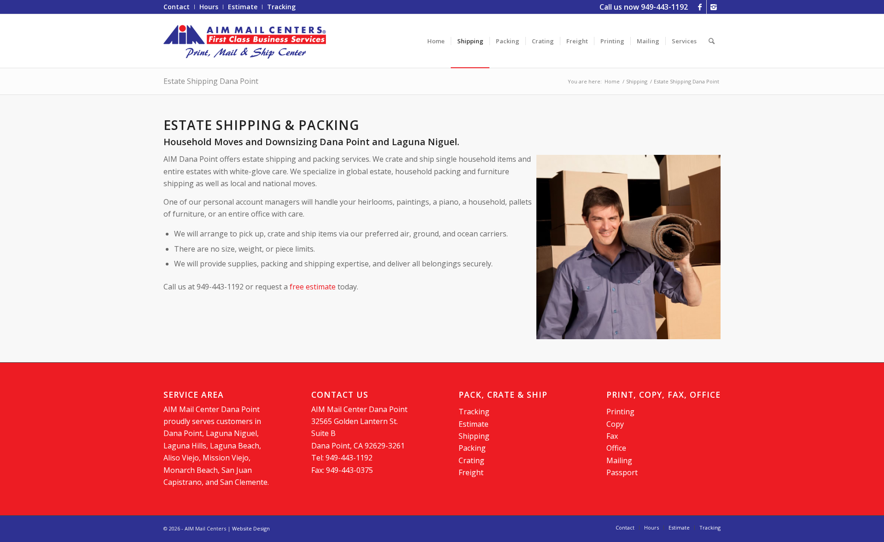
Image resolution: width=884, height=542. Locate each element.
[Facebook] (699, 7)
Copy (615, 424)
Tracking (474, 411)
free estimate (313, 287)
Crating (471, 460)
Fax (612, 436)
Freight (471, 472)
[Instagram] (714, 7)
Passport (622, 472)
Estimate (474, 424)
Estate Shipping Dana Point (210, 81)
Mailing (619, 460)
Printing (620, 411)
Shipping (636, 81)
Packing (472, 448)
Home (612, 81)
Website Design (251, 528)
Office (616, 448)
